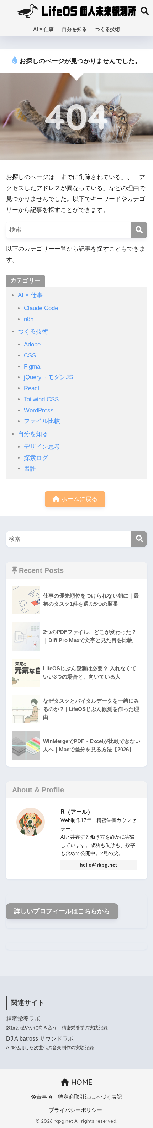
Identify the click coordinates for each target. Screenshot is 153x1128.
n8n (28, 319)
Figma (32, 366)
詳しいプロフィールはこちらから (62, 911)
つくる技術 (107, 29)
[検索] (139, 230)
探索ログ (36, 457)
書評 (30, 468)
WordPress (39, 410)
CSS (30, 355)
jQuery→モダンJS (48, 377)
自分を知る (74, 29)
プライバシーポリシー (75, 1110)
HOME (81, 1082)
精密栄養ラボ (23, 1019)
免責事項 (41, 1097)
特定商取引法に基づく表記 (90, 1097)
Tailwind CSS (41, 399)
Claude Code (41, 308)
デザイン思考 (42, 446)
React (31, 388)
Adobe (32, 344)
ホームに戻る (78, 499)
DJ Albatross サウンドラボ (40, 1039)
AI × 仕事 (43, 29)
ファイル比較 (42, 421)
